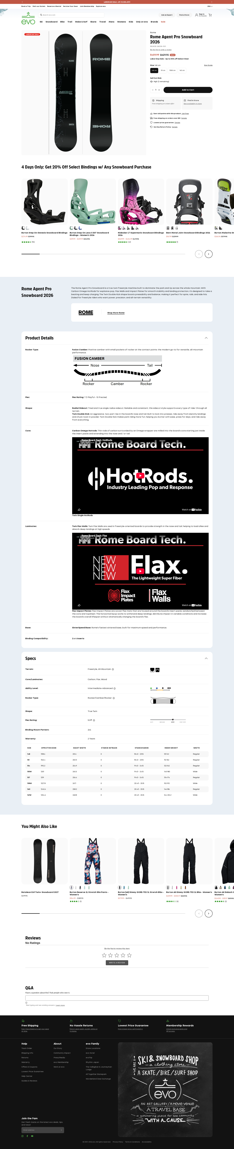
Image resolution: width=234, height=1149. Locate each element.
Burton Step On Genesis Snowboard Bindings (44, 233)
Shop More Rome (116, 313)
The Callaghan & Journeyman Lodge (99, 1068)
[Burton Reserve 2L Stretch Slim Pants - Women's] (93, 861)
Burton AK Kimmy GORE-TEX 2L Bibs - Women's (189, 892)
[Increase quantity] (159, 90)
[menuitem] (41, 22)
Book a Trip (26, 6)
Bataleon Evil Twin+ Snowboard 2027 (40, 892)
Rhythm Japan (92, 1062)
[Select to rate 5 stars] (129, 955)
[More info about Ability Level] (115, 688)
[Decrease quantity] (153, 90)
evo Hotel (90, 1053)
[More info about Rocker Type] (114, 698)
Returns (24, 1057)
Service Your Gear (70, 6)
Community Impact (62, 1053)
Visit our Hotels (39, 6)
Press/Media (59, 1057)
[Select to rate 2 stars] (110, 955)
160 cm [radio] (182, 70)
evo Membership (61, 1062)
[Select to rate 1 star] (104, 955)
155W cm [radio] (172, 70)
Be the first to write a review (160, 50)
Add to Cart (188, 90)
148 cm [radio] (154, 70)
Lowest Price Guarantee (32, 1071)
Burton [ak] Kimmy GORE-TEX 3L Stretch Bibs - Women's (141, 893)
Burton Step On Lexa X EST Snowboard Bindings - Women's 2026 (89, 234)
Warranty (25, 1062)
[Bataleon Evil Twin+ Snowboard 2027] (44, 861)
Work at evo (59, 1067)
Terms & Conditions (132, 1142)
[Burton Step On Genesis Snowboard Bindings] (44, 202)
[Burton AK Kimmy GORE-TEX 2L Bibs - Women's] (189, 861)
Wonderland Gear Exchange (98, 1079)
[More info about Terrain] (113, 669)
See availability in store (193, 103)
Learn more (60, 1005)
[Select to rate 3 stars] (117, 955)
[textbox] (117, 998)
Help (24, 1044)
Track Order (26, 1048)
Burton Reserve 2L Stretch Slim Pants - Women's (89, 893)
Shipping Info (27, 1053)
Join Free (185, 113)
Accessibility (146, 1142)
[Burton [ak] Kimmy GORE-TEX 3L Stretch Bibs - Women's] (141, 861)
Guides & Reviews (29, 1081)
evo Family (92, 1044)
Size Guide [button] (208, 65)
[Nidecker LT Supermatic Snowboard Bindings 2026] (141, 202)
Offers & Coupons (29, 1067)
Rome (153, 33)
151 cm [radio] (163, 70)
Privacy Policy (118, 1142)
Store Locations (93, 1048)
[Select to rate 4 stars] (123, 955)
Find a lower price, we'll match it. (130, 1029)
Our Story (58, 1048)
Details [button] (184, 118)
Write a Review (117, 963)
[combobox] (71, 15)
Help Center (26, 1076)
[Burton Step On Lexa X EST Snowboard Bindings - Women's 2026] (93, 202)
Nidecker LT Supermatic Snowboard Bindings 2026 (141, 234)
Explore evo (101, 6)
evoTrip (89, 1057)
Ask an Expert (166, 15)
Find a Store (184, 15)
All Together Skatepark (96, 1074)
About (57, 1044)
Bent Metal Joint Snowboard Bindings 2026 (188, 233)
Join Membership (87, 6)
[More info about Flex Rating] (94, 720)
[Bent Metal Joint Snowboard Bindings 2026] (189, 202)
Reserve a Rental (54, 6)
